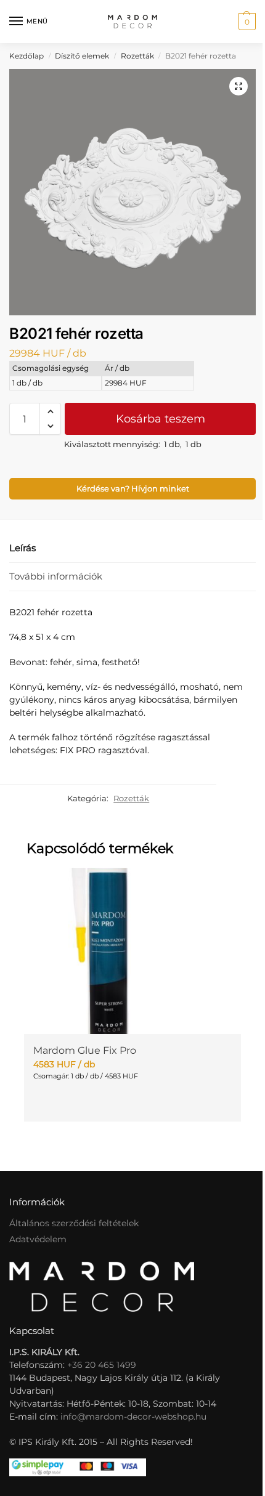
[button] (245, 21)
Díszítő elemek (82, 55)
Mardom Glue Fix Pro (84, 1050)
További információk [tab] (55, 576)
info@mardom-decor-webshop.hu (133, 1416)
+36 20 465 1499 (101, 1364)
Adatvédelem (38, 1239)
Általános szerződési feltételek (74, 1223)
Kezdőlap (26, 55)
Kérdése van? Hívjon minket (132, 488)
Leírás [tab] (22, 548)
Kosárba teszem (160, 419)
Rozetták (137, 55)
